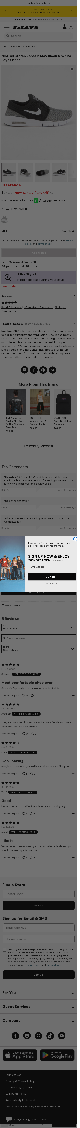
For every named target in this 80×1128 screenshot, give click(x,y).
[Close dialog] (75, 539)
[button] (73, 407)
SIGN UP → (52, 576)
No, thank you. (51, 583)
